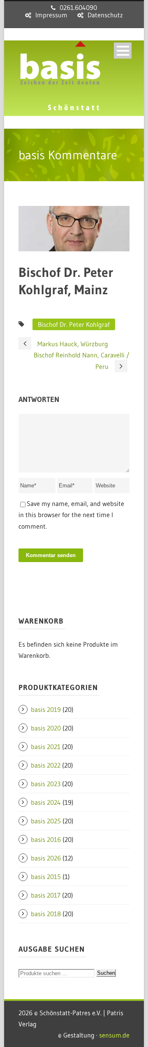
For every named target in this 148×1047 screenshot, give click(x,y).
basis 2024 (46, 802)
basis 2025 (46, 821)
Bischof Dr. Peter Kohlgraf (74, 324)
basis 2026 (46, 858)
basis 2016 (46, 839)
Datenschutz (105, 15)
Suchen (106, 973)
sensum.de (114, 1035)
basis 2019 (46, 709)
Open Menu (123, 51)
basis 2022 (45, 765)
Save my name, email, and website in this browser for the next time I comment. (71, 514)
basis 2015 (46, 876)
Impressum (51, 15)
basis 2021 (45, 746)
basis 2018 (46, 914)
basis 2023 (45, 784)
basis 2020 (46, 728)
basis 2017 (45, 895)
